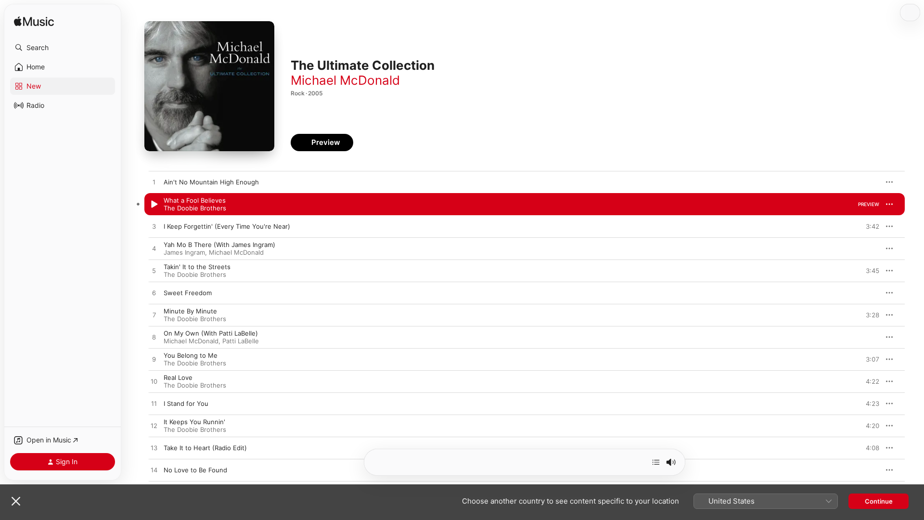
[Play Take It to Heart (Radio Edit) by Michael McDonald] (154, 448)
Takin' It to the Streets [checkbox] (197, 267)
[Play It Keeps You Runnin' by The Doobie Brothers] (154, 426)
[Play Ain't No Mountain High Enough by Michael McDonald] (154, 182)
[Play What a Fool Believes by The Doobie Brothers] (154, 204)
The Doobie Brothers (195, 208)
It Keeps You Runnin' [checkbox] (194, 422)
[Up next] (656, 462)
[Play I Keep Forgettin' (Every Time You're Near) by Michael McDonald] (154, 226)
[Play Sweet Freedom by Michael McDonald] (154, 293)
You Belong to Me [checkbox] (191, 355)
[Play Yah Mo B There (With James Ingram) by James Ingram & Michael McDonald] (154, 249)
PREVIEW (868, 182)
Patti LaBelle (240, 341)
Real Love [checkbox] (178, 377)
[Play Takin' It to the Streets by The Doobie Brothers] (154, 271)
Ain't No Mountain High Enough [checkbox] (211, 182)
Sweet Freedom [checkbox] (188, 293)
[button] (63, 47)
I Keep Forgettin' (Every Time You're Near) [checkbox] (227, 226)
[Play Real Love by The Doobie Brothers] (154, 381)
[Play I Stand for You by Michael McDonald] (154, 404)
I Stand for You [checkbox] (186, 403)
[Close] (16, 501)
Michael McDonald (345, 80)
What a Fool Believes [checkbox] (195, 200)
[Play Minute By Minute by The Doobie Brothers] (154, 315)
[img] (34, 21)
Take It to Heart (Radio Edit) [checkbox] (205, 448)
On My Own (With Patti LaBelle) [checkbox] (211, 333)
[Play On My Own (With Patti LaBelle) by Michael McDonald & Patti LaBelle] (154, 337)
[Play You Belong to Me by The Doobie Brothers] (154, 359)
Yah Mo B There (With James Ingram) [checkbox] (219, 244)
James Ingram (184, 252)
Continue (879, 501)
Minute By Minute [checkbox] (190, 311)
